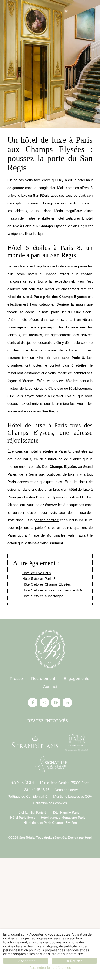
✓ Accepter (26, 961)
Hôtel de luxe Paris (36, 573)
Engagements (76, 678)
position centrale (46, 520)
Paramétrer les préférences (50, 968)
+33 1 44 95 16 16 (35, 790)
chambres (15, 365)
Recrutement (43, 678)
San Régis (21, 266)
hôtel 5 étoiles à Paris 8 (50, 451)
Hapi (88, 837)
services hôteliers (65, 381)
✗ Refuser (74, 961)
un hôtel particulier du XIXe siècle (64, 312)
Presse (16, 678)
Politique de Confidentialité (27, 796)
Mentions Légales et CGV (72, 796)
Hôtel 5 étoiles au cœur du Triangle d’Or (52, 590)
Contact (50, 686)
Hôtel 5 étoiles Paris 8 (38, 579)
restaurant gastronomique (27, 373)
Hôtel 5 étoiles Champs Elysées (46, 584)
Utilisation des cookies (50, 803)
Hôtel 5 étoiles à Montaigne (42, 596)
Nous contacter (66, 790)
